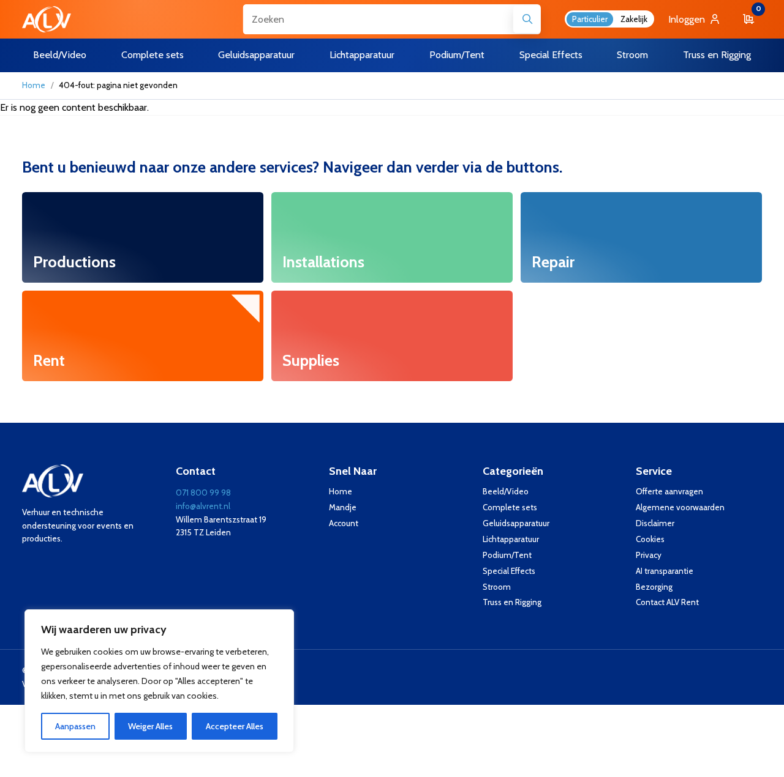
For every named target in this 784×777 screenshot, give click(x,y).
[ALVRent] (46, 19)
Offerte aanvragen (669, 491)
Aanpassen (75, 726)
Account (343, 523)
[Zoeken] (527, 19)
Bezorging (654, 587)
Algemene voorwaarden (680, 507)
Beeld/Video (506, 491)
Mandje (342, 507)
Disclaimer (655, 523)
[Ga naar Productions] (142, 237)
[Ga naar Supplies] (392, 336)
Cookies (650, 539)
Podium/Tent (507, 555)
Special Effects (509, 571)
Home (33, 85)
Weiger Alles (150, 726)
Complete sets (510, 507)
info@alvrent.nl (203, 506)
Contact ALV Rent (667, 602)
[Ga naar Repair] (641, 237)
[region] (159, 681)
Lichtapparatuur (511, 539)
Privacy (649, 555)
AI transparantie (664, 571)
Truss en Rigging (512, 602)
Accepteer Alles (234, 726)
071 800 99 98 (203, 492)
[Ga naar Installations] (392, 237)
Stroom (497, 587)
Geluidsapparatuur (516, 523)
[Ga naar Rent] (142, 336)
